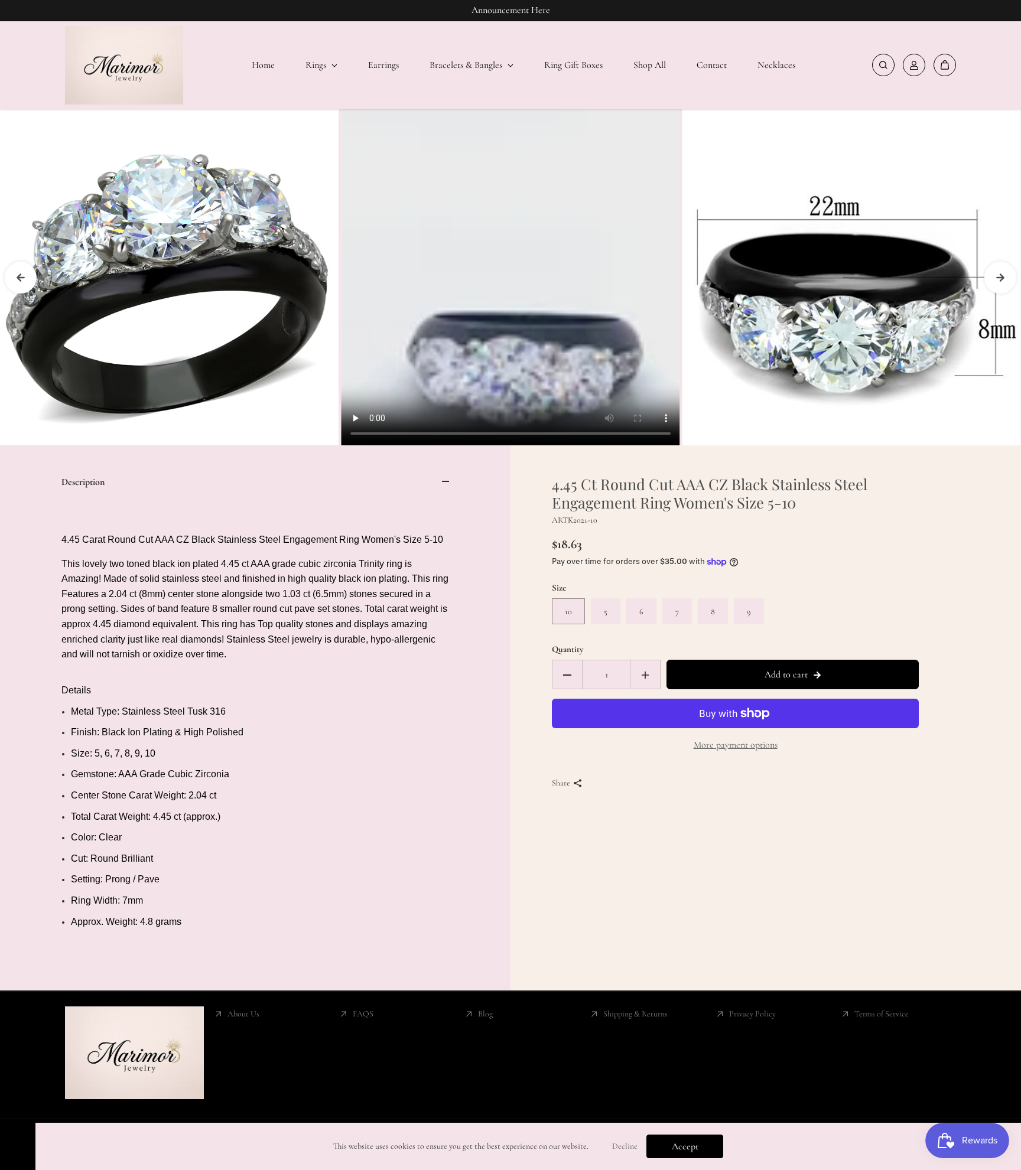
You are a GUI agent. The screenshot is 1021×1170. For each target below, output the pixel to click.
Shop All (649, 65)
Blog (485, 1014)
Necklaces (776, 65)
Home (263, 65)
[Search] (883, 65)
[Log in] (914, 65)
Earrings (383, 65)
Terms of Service (881, 1014)
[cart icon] (945, 65)
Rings (317, 65)
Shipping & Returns (635, 1014)
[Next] (1000, 278)
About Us (243, 1014)
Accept (685, 1146)
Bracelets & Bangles (467, 65)
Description (83, 482)
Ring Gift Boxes (573, 65)
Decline (625, 1146)
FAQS (363, 1014)
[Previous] (21, 278)
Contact (712, 65)
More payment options (736, 745)
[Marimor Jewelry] (124, 65)
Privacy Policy (752, 1014)
